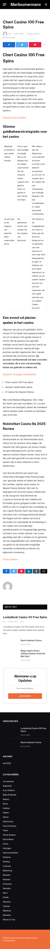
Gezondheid (8, 839)
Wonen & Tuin (9, 919)
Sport (5, 893)
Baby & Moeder (9, 795)
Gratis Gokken (10, 559)
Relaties (6, 879)
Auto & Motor (9, 790)
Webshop (7, 911)
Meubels (6, 875)
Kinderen (7, 857)
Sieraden (7, 888)
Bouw (5, 804)
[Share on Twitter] (22, 44)
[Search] (45, 4)
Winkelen (7, 915)
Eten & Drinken (9, 826)
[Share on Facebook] (9, 44)
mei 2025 (7, 763)
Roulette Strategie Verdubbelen (19, 374)
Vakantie (7, 902)
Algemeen (7, 786)
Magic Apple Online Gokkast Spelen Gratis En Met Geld (33, 653)
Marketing (7, 870)
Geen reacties (34, 34)
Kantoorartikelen (10, 853)
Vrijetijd (6, 906)
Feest (5, 830)
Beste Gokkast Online (31, 640)
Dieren (6, 817)
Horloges (7, 848)
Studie (6, 897)
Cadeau (6, 808)
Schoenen (7, 884)
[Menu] (4, 4)
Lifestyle (7, 866)
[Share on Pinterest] (35, 44)
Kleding (6, 862)
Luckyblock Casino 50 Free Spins (25, 617)
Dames (6, 813)
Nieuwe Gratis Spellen (14, 117)
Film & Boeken (9, 835)
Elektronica (8, 821)
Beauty (6, 799)
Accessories (8, 781)
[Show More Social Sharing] (44, 44)
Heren (5, 844)
